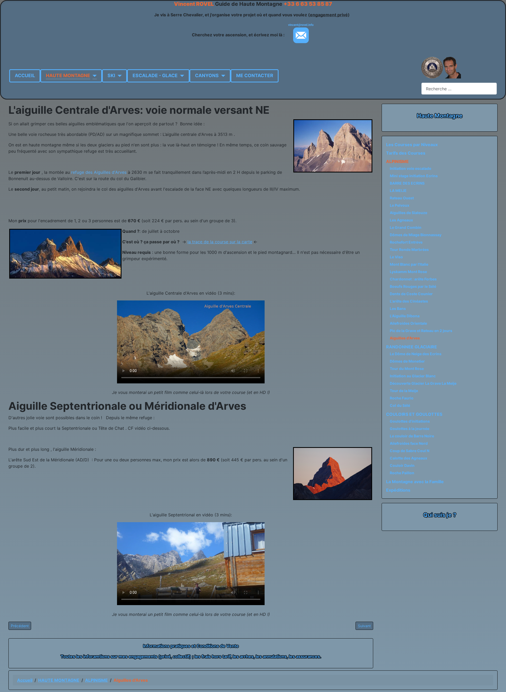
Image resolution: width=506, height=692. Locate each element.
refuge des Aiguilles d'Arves (98, 172)
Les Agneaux (401, 220)
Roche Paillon (402, 473)
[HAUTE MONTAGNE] (93, 75)
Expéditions (398, 490)
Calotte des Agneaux (408, 458)
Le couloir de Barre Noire (412, 436)
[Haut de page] (499, 685)
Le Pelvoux (399, 205)
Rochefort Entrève (406, 242)
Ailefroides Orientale (408, 323)
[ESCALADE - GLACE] (181, 75)
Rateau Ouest (402, 198)
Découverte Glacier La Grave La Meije (423, 383)
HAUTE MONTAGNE (68, 75)
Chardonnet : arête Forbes (413, 279)
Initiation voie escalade (410, 168)
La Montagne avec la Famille (415, 481)
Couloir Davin (402, 465)
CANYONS (207, 75)
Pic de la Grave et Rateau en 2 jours (421, 330)
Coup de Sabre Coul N (409, 450)
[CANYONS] (222, 75)
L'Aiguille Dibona (405, 316)
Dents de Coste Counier (411, 293)
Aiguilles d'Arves (405, 338)
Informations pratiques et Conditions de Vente (191, 646)
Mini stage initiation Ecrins (414, 176)
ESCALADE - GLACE (155, 75)
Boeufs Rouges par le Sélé (413, 286)
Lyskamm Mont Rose (408, 271)
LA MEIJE (398, 190)
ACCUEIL (25, 75)
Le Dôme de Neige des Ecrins (415, 354)
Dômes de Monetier (407, 361)
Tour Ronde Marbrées (409, 249)
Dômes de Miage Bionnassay (415, 235)
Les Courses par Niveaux (412, 144)
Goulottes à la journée (409, 428)
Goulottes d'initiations (410, 421)
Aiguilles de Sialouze (408, 212)
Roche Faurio (401, 398)
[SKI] (118, 75)
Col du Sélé (400, 405)
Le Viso (396, 257)
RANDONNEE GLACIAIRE (411, 346)
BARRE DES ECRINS (407, 183)
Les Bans (398, 308)
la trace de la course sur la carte (219, 241)
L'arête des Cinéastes (409, 301)
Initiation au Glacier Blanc (413, 376)
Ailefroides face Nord (409, 443)
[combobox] (459, 89)
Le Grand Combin (405, 227)
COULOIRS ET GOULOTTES (414, 414)
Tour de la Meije (404, 390)
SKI (111, 75)
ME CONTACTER (254, 75)
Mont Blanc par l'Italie (409, 264)
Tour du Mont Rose (407, 368)
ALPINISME (397, 161)
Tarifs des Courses (405, 153)
